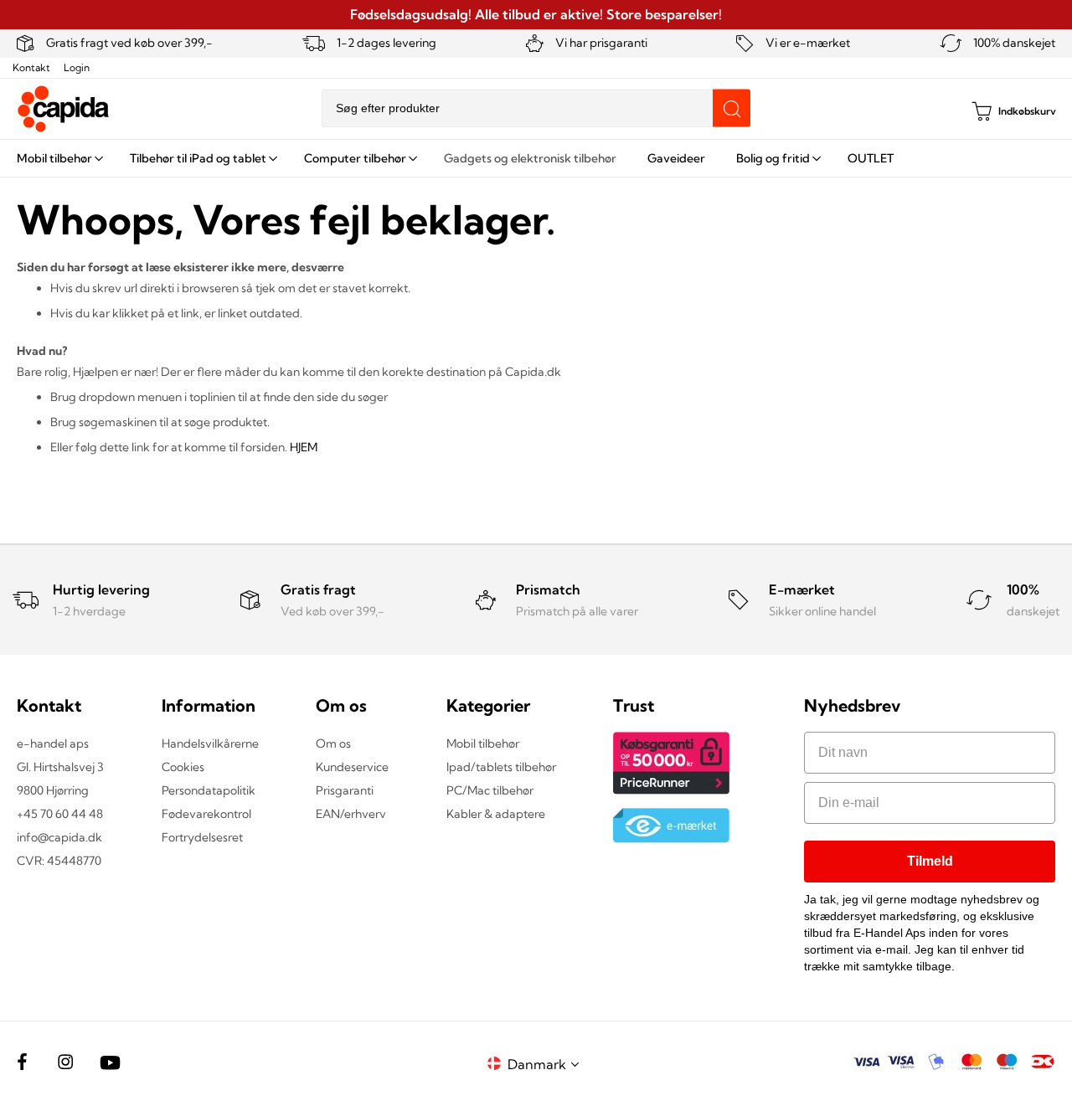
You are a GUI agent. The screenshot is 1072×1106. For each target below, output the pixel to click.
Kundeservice (352, 766)
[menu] (536, 158)
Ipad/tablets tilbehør (501, 766)
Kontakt (31, 67)
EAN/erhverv (351, 813)
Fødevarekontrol (206, 813)
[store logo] (64, 109)
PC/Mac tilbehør (489, 790)
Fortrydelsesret (202, 837)
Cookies (183, 766)
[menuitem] (58, 158)
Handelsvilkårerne (210, 743)
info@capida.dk (59, 837)
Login (77, 67)
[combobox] (536, 108)
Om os (333, 743)
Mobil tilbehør (482, 743)
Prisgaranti (345, 790)
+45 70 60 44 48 (60, 813)
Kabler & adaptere (495, 813)
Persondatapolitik (208, 790)
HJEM (303, 447)
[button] (546, 1063)
